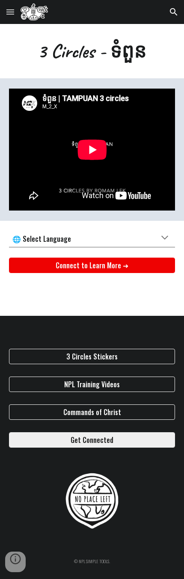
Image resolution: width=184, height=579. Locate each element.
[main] (92, 51)
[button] (10, 12)
